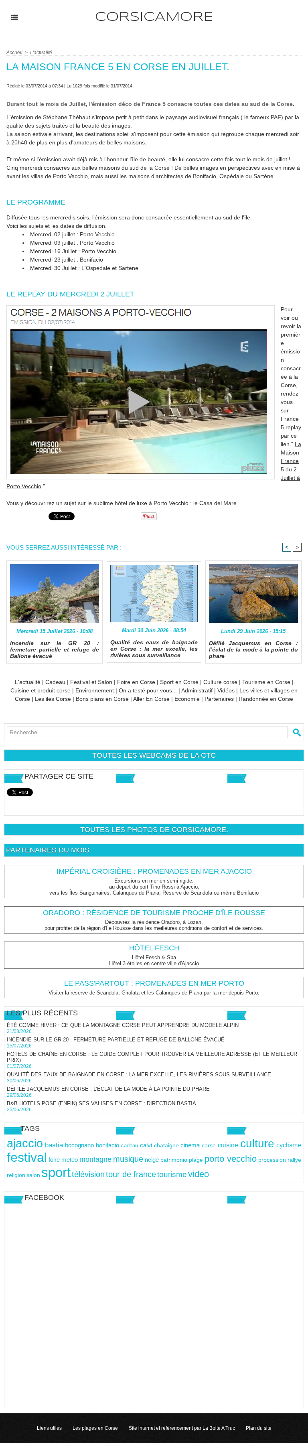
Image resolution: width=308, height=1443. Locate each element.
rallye (294, 1160)
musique (128, 1159)
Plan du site (259, 1428)
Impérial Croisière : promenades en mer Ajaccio (154, 871)
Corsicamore (154, 17)
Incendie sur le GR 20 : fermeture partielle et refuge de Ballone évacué (54, 649)
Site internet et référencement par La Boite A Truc (182, 1428)
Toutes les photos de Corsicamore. (154, 830)
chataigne (166, 1146)
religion (16, 1175)
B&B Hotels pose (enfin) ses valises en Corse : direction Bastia (101, 1103)
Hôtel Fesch (154, 948)
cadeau (129, 1146)
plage (196, 1160)
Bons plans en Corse (102, 699)
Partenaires (219, 699)
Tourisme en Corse (266, 682)
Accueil (14, 52)
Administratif (197, 690)
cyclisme (288, 1145)
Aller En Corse (151, 699)
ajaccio (25, 1143)
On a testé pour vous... (148, 690)
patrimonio (173, 1160)
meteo (69, 1159)
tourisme (172, 1174)
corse (209, 1145)
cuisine (228, 1145)
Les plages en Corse (95, 1428)
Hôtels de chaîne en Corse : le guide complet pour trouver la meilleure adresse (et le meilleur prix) (152, 1057)
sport (56, 1172)
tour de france (131, 1174)
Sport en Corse (179, 682)
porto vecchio (231, 1159)
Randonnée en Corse (266, 699)
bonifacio (107, 1145)
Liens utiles (49, 1428)
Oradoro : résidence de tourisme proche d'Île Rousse (154, 913)
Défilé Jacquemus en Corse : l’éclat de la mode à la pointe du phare (253, 649)
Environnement (95, 690)
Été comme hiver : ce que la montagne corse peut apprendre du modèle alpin (123, 1025)
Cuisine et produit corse (40, 690)
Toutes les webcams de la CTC (154, 755)
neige (152, 1159)
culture (257, 1143)
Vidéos (226, 690)
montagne (95, 1159)
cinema (190, 1145)
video (198, 1174)
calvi (146, 1145)
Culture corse (220, 682)
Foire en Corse (136, 682)
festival (27, 1157)
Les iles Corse (53, 699)
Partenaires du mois (47, 850)
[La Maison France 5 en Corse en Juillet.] (140, 307)
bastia (54, 1145)
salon (33, 1175)
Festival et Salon (91, 682)
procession (272, 1160)
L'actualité (41, 52)
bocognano (79, 1145)
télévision (88, 1174)
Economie (187, 699)
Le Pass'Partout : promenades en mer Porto (154, 983)
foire (54, 1160)
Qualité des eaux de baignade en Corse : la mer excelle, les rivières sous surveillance (153, 648)
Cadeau (55, 682)
